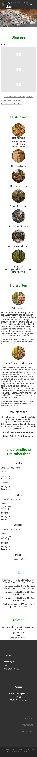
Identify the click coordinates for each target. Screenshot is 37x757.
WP (13, 754)
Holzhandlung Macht (13, 749)
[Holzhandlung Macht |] (3, 4)
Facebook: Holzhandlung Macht (18, 96)
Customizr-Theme (28, 754)
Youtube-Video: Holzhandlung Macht (12, 100)
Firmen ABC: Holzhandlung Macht (11, 104)
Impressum (28, 718)
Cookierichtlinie (26, 731)
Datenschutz (27, 724)
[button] (2, 17)
